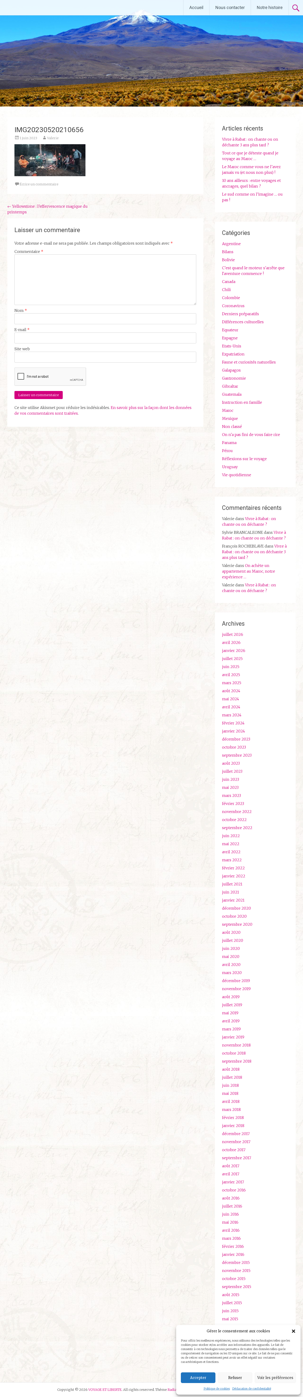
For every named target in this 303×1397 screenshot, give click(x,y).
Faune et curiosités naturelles (249, 362)
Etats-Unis (231, 346)
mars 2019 (231, 1029)
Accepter (198, 1377)
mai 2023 (230, 787)
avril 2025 (231, 674)
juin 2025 (230, 666)
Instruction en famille (242, 402)
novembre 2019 (236, 988)
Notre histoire (270, 7)
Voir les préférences (275, 1377)
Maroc (227, 410)
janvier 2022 (233, 876)
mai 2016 (230, 1222)
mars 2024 (231, 715)
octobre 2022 (234, 819)
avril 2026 (231, 642)
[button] (293, 1331)
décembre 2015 (236, 1262)
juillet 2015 (232, 1302)
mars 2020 (232, 972)
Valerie (53, 138)
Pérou (227, 450)
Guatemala (231, 394)
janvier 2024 (233, 731)
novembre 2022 (237, 811)
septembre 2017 (236, 1157)
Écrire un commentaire (39, 184)
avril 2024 (231, 707)
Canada (228, 281)
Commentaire (28, 251)
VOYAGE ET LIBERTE (44, 8)
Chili (226, 289)
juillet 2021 (232, 884)
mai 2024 (230, 698)
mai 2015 (230, 1318)
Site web (22, 348)
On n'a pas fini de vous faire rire (251, 434)
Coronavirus (233, 305)
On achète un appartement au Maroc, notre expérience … (248, 571)
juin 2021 (230, 892)
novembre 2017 (236, 1141)
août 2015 (230, 1294)
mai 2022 (230, 843)
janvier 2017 (233, 1182)
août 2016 (231, 1198)
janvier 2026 (233, 650)
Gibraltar (230, 386)
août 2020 (231, 932)
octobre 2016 (234, 1190)
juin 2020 (231, 948)
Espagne (230, 338)
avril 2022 (231, 851)
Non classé (232, 426)
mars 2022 (232, 860)
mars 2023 (231, 795)
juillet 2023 (232, 771)
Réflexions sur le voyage (244, 458)
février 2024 (233, 723)
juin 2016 (230, 1214)
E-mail (22, 329)
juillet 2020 (232, 940)
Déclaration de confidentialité (251, 1388)
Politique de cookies (217, 1388)
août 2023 (231, 763)
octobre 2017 (233, 1149)
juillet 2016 (232, 1206)
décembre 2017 (236, 1133)
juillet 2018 (232, 1077)
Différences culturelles (243, 321)
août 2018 (231, 1069)
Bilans (227, 251)
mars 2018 (231, 1109)
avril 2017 (230, 1174)
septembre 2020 (237, 924)
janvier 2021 (233, 900)
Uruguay (230, 466)
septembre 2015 (236, 1286)
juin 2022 (231, 835)
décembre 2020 (236, 908)
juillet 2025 (232, 658)
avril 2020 (231, 964)
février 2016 (233, 1246)
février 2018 (233, 1117)
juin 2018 (230, 1085)
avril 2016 (231, 1230)
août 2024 (231, 690)
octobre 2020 (234, 916)
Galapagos (231, 370)
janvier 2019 (233, 1037)
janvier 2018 (233, 1125)
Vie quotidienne (236, 474)
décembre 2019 (236, 980)
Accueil (196, 7)
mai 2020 (230, 956)
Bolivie (228, 259)
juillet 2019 (232, 1004)
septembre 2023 (237, 755)
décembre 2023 (236, 739)
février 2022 (233, 868)
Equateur (230, 330)
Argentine (231, 243)
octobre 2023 (234, 747)
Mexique (230, 418)
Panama (229, 442)
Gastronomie (234, 378)
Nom (20, 310)
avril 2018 (231, 1101)
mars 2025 (231, 682)
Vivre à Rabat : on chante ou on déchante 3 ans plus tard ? (254, 552)
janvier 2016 (233, 1254)
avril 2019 (231, 1021)
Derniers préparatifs (240, 313)
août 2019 (231, 996)
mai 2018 (230, 1093)
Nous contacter (230, 7)
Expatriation (233, 354)
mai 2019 (230, 1013)
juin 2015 (230, 1310)
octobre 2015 (233, 1278)
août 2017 (230, 1165)
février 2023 (233, 803)
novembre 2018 (236, 1045)
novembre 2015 (236, 1270)
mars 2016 (231, 1238)
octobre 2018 (234, 1053)
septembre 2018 (236, 1061)
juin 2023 (230, 779)
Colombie (231, 297)
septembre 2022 (237, 827)
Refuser (235, 1377)
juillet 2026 (232, 634)
